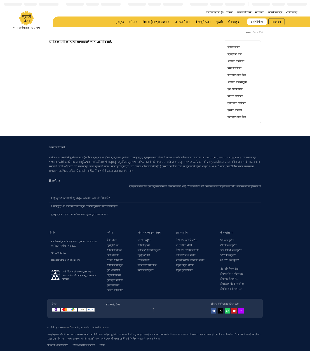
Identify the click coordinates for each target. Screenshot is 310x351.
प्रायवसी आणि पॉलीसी (57, 345)
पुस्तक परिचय (234, 110)
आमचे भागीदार (275, 13)
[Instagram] (241, 311)
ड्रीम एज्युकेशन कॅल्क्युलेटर (232, 274)
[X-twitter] (220, 311)
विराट (101, 328)
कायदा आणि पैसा (236, 117)
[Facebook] (213, 311)
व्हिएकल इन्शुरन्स (145, 270)
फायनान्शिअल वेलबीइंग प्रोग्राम (190, 260)
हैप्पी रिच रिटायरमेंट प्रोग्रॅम (187, 250)
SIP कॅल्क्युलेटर (227, 240)
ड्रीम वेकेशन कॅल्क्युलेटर (230, 289)
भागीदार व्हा (291, 13)
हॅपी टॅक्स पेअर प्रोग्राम (185, 255)
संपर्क (102, 345)
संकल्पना (259, 13)
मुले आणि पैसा (235, 89)
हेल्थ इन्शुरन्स (144, 245)
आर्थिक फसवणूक (237, 82)
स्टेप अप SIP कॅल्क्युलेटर (231, 250)
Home (248, 32)
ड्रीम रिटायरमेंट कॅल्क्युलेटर (232, 284)
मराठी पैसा (69, 328)
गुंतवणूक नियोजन (236, 103)
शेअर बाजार (233, 47)
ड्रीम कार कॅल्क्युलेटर (229, 279)
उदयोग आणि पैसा (236, 75)
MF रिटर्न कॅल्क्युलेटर (229, 260)
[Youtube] (234, 311)
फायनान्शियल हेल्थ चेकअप (219, 13)
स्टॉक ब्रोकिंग (143, 260)
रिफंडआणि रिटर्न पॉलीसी (84, 345)
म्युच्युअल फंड (234, 54)
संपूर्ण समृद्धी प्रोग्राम (185, 265)
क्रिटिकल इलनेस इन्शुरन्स (149, 250)
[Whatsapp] (227, 311)
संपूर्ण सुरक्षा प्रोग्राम (184, 270)
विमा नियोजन (234, 68)
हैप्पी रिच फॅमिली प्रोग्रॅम (186, 240)
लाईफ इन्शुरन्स (144, 240)
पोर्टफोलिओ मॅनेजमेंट (147, 265)
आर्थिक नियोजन (235, 61)
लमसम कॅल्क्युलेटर (228, 245)
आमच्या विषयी (244, 13)
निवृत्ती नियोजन (235, 96)
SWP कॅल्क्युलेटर (228, 255)
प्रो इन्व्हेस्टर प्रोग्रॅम (184, 245)
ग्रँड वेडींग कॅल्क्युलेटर (229, 269)
